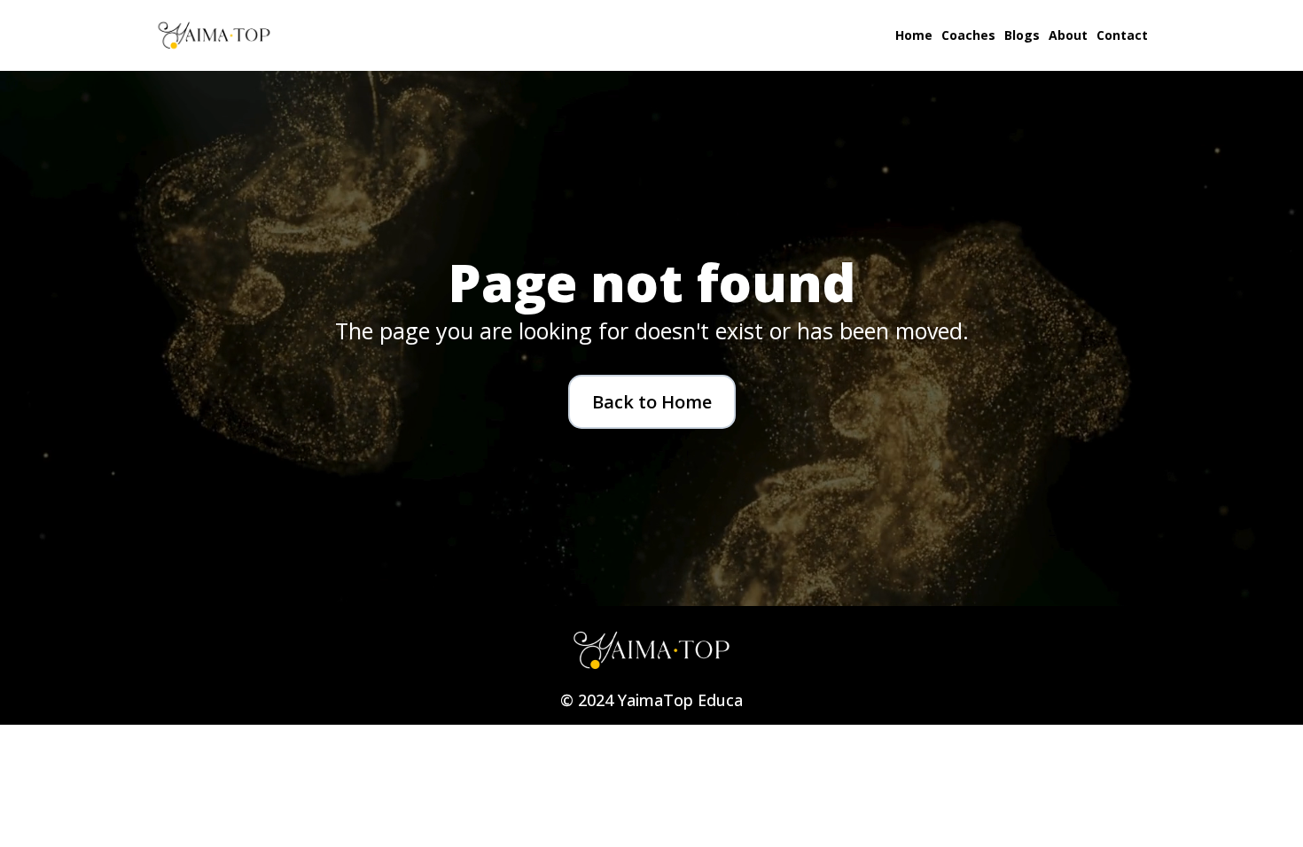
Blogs (1022, 35)
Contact (1122, 35)
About (1068, 35)
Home (913, 35)
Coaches (968, 35)
